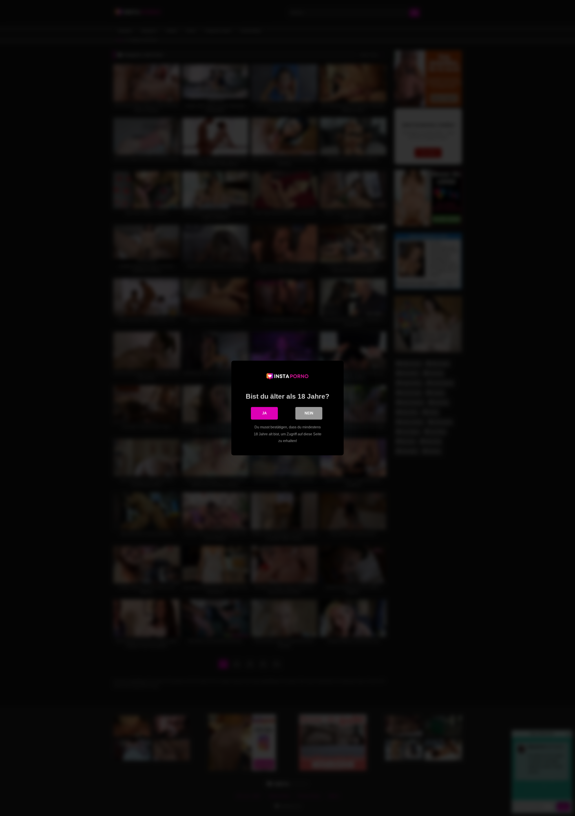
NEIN (309, 413)
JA (264, 413)
